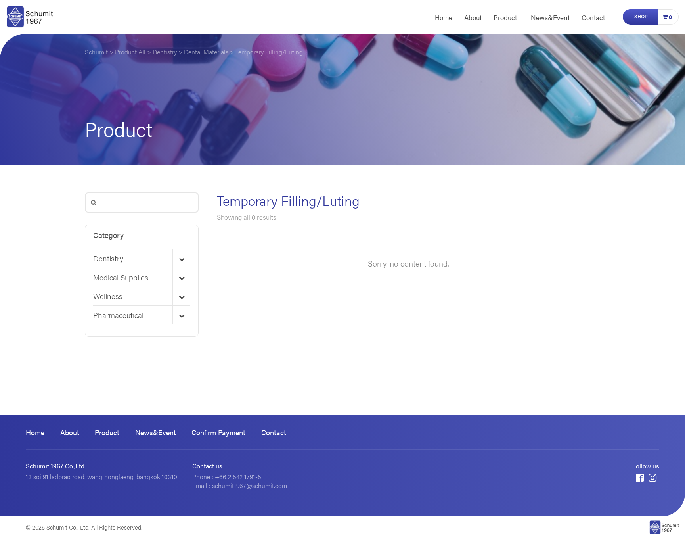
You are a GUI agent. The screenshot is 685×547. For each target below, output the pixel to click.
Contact (593, 17)
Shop (641, 16)
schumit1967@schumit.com (249, 485)
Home (443, 17)
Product (505, 17)
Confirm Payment (218, 432)
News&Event (550, 17)
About (473, 17)
